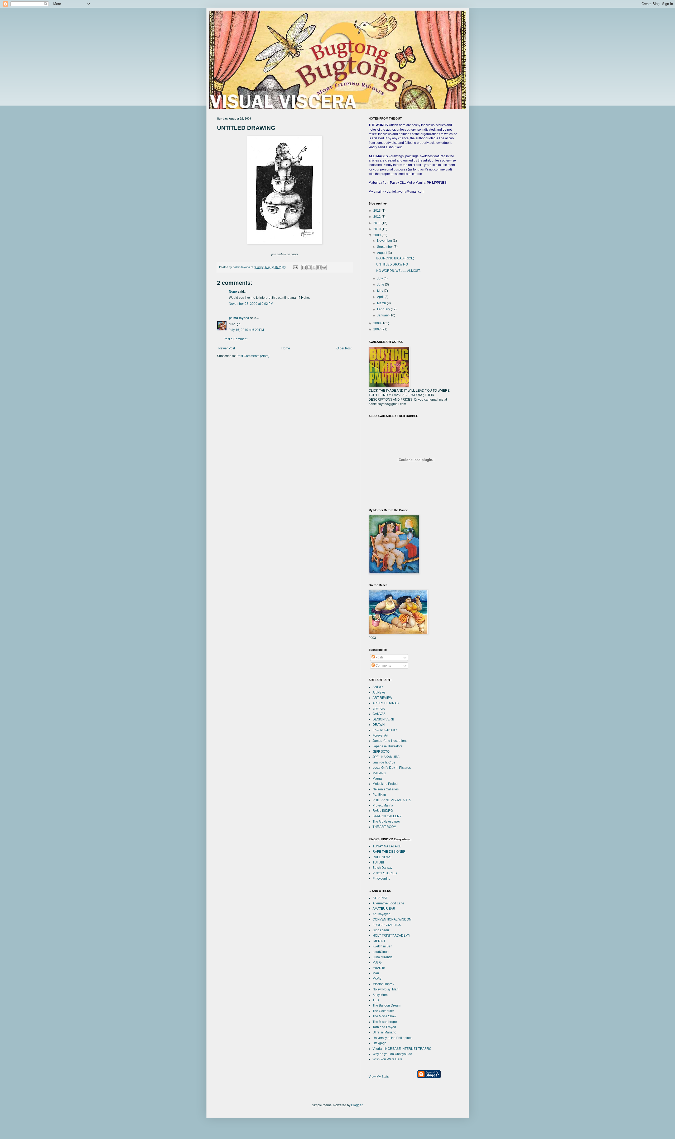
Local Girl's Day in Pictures (392, 768)
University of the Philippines (392, 1038)
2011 (377, 223)
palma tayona (239, 318)
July (380, 278)
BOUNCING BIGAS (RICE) (395, 258)
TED (376, 1000)
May (380, 291)
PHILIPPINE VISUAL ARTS (392, 800)
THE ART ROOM (384, 827)
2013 (377, 210)
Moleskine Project (385, 784)
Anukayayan (381, 914)
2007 (377, 329)
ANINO (378, 687)
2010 (377, 229)
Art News (379, 692)
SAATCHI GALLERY (387, 816)
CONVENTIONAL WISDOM (392, 919)
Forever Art (380, 735)
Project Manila (383, 805)
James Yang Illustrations (390, 741)
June (381, 284)
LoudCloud (381, 952)
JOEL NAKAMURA (386, 757)
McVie (377, 978)
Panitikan (379, 794)
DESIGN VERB (383, 719)
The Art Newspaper (386, 821)
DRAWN (379, 725)
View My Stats (379, 1077)
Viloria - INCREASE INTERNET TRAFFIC (402, 1049)
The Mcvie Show (384, 1016)
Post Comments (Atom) (253, 356)
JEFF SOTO (381, 751)
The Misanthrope (385, 1022)
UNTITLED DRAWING (392, 264)
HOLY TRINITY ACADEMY (391, 935)
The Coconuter (383, 1011)
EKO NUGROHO (385, 730)
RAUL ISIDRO (383, 811)
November (385, 241)
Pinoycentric (381, 878)
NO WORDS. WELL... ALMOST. (398, 271)
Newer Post (226, 348)
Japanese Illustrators (387, 746)
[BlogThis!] (309, 267)
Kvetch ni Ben (382, 946)
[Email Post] (295, 267)
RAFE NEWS (382, 857)
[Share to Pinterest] (324, 267)
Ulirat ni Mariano (384, 1032)
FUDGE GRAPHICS (387, 925)
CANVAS (379, 714)
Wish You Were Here (387, 1059)
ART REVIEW (382, 698)
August (382, 253)
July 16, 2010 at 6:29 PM (246, 330)
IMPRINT (379, 941)
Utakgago (380, 1043)
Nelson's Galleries (386, 789)
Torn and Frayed (384, 1027)
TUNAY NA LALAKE (387, 846)
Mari (376, 973)
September (385, 247)
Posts (379, 657)
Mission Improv (383, 984)
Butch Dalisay (382, 868)
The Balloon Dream (387, 1005)
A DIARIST (380, 898)
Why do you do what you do (392, 1054)
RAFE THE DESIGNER (389, 851)
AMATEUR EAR (384, 908)
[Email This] (304, 267)
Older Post (343, 348)
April (380, 297)
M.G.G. (377, 962)
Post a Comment (235, 339)
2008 (377, 323)
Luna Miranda (383, 957)
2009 (377, 235)
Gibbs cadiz (381, 930)
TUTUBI (378, 862)
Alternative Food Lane (388, 903)
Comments (383, 665)
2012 (377, 217)
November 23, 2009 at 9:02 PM (251, 304)
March (382, 303)
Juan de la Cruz (384, 762)
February (384, 309)
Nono (233, 291)
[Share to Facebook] (319, 267)
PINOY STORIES (385, 873)
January (383, 315)
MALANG (379, 773)
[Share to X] (314, 267)
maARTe (379, 968)
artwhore (379, 708)
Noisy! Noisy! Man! (386, 989)
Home (285, 348)
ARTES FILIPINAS (386, 703)
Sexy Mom (380, 995)
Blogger (356, 1105)
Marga (377, 778)
